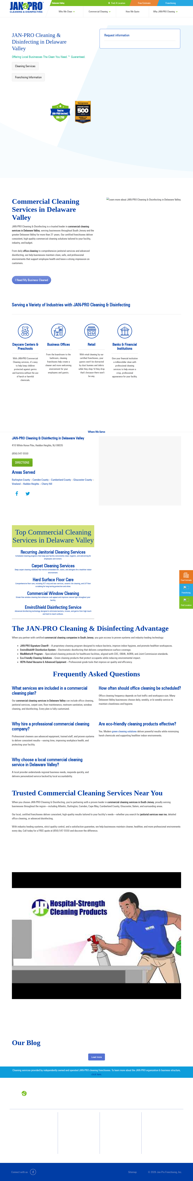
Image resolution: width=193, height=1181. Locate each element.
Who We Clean (65, 11)
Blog (114, 1140)
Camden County (41, 479)
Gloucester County (82, 479)
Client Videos (117, 1129)
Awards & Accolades (120, 1124)
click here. (96, 1074)
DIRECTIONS (22, 462)
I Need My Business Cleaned (31, 280)
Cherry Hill (47, 483)
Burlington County (21, 479)
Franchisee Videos (119, 1135)
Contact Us (158, 1124)
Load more (96, 1057)
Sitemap (132, 1171)
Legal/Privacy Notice (162, 1135)
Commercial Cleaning (98, 11)
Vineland (16, 483)
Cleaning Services (25, 66)
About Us (116, 1118)
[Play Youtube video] (96, 935)
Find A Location (118, 3)
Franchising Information (28, 77)
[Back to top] (184, 1172)
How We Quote (132, 11)
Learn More (25, 394)
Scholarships (117, 1145)
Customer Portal (160, 1140)
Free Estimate (144, 3)
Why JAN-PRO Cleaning (164, 11)
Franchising (171, 3)
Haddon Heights (31, 483)
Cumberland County (61, 479)
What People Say (76, 1140)
